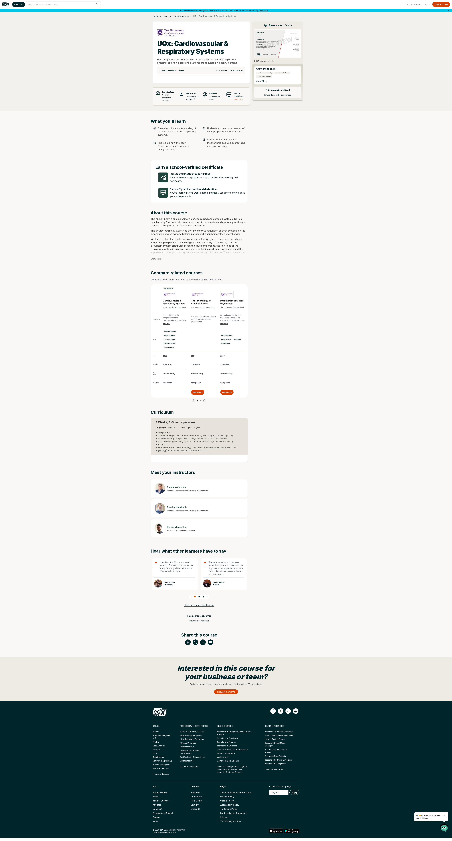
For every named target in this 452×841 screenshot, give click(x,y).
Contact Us (196, 796)
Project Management (162, 764)
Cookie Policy (227, 800)
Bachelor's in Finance (226, 742)
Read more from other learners (199, 605)
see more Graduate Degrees (229, 769)
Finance (156, 749)
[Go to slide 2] (201, 400)
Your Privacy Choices (230, 821)
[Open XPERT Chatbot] (444, 827)
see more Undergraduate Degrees (232, 766)
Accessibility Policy (229, 805)
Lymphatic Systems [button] (169, 343)
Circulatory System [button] (169, 339)
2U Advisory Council (163, 813)
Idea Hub (195, 792)
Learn (17, 4)
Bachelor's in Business (227, 746)
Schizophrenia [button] (225, 343)
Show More (156, 259)
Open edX (157, 809)
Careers (156, 817)
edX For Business (414, 4)
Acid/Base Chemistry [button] (170, 331)
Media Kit (195, 809)
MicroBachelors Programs (192, 739)
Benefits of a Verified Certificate (279, 731)
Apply (294, 792)
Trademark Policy (228, 809)
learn (165, 16)
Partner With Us (160, 792)
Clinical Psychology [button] (226, 335)
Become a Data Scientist (275, 756)
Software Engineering (162, 761)
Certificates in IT (187, 761)
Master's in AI (223, 757)
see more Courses (161, 774)
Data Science (158, 757)
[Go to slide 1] (197, 400)
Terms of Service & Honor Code (235, 792)
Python (156, 731)
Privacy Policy (227, 796)
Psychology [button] (237, 339)
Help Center (196, 800)
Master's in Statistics (226, 753)
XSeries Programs (188, 743)
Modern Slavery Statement (233, 813)
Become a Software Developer (278, 760)
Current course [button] (168, 288)
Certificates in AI (187, 747)
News (155, 821)
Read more (166, 323)
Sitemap (224, 817)
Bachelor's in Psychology (228, 738)
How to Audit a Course (275, 739)
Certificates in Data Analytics (192, 757)
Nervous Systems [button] (169, 347)
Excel (155, 753)
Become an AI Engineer (275, 763)
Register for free (441, 4)
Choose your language (280, 786)
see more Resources (274, 769)
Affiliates (157, 805)
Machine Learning (161, 768)
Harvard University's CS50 (192, 731)
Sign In (427, 4)
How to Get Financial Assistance (279, 735)
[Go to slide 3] (203, 596)
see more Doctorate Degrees (229, 772)
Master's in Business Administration (232, 749)
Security (195, 805)
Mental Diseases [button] (226, 339)
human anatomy (180, 16)
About (156, 796)
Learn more (263, 11)
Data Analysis (159, 746)
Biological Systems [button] (169, 335)
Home (155, 16)
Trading (156, 742)
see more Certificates (189, 766)
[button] (96, 4)
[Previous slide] (191, 597)
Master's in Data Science (228, 761)
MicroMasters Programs (191, 735)
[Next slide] (207, 597)
